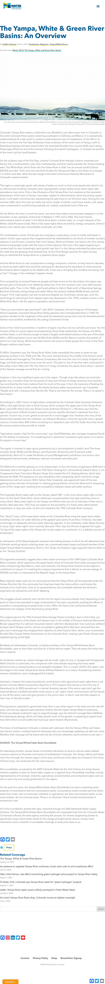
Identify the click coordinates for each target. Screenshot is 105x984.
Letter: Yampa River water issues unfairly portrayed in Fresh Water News (37, 889)
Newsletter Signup (71, 958)
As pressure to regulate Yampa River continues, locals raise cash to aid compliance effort (46, 866)
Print (9, 847)
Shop (54, 958)
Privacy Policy (40, 958)
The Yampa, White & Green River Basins (21, 858)
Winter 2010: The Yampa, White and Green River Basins (36, 50)
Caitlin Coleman (10, 44)
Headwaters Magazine (39, 44)
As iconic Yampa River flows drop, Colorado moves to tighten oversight (37, 897)
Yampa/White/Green (58, 44)
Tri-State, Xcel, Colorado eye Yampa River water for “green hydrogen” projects (41, 881)
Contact (25, 958)
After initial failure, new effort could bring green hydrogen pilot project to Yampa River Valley (48, 874)
